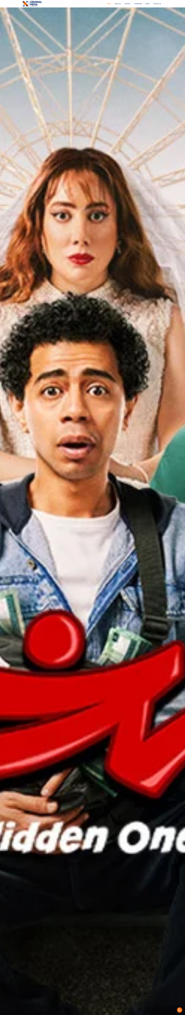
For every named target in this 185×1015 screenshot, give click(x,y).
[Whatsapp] (179, 1010)
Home (109, 4)
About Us (118, 4)
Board (147, 4)
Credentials (138, 4)
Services (127, 4)
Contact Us (157, 4)
